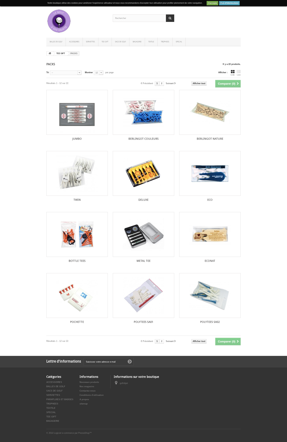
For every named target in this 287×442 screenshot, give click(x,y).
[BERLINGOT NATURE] (210, 112)
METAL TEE (143, 260)
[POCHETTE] (77, 295)
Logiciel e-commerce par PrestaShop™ (73, 433)
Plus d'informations (229, 3)
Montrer (89, 72)
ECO (210, 199)
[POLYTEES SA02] (210, 295)
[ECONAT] (210, 234)
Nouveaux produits (89, 382)
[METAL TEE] (143, 234)
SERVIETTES (90, 41)
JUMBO (77, 138)
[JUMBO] (77, 112)
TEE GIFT (105, 41)
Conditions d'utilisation (92, 395)
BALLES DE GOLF (56, 41)
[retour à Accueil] (50, 53)
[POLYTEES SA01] (143, 295)
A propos (84, 399)
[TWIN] (77, 173)
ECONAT (210, 260)
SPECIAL (179, 41)
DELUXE (143, 199)
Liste (239, 75)
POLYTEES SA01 (143, 322)
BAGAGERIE (137, 41)
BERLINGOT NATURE (210, 138)
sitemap (84, 404)
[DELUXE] (143, 173)
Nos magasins (87, 386)
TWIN (77, 199)
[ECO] (210, 173)
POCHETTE (77, 322)
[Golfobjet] (77, 21)
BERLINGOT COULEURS (143, 138)
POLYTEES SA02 (210, 322)
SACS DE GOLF (120, 41)
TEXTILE (151, 41)
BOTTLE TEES (77, 260)
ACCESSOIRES (74, 41)
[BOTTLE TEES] (77, 234)
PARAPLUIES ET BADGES (59, 399)
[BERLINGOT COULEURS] (143, 112)
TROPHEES (165, 41)
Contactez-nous (88, 391)
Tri (47, 72)
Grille (233, 75)
